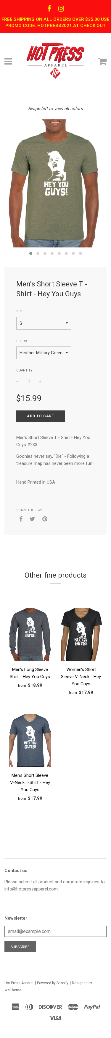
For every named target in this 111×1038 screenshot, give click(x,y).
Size (19, 311)
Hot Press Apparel (18, 983)
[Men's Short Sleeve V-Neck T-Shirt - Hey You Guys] (30, 741)
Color (21, 341)
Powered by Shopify (52, 983)
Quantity (24, 370)
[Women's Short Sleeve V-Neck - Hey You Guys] (81, 635)
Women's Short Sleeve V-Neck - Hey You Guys (81, 676)
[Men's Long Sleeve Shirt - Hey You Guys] (30, 635)
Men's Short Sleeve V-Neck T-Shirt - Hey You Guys (30, 782)
